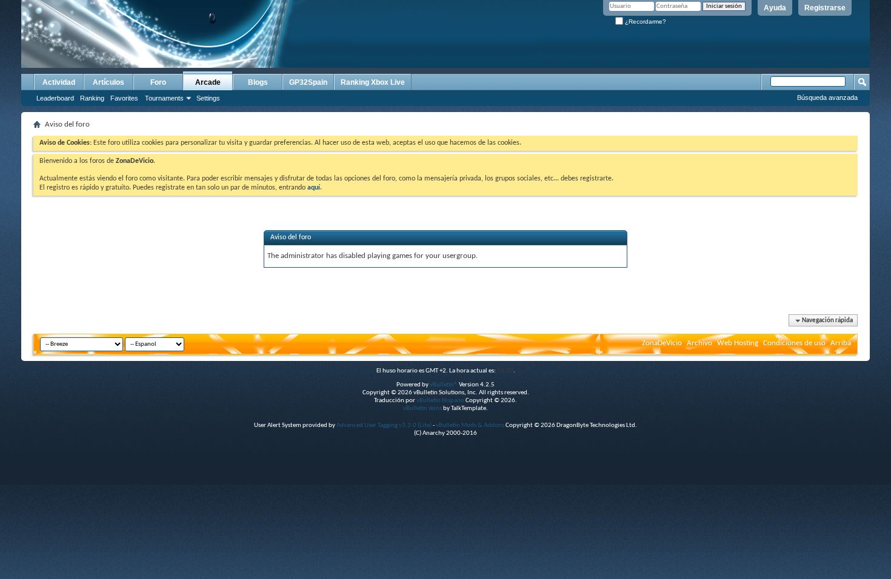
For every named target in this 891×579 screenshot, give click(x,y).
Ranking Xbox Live (373, 82)
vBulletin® (444, 385)
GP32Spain (308, 82)
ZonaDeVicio (662, 343)
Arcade (208, 82)
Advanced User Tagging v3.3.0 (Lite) (384, 425)
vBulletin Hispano (440, 400)
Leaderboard (55, 98)
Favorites (124, 98)
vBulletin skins (422, 408)
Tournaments (164, 98)
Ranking (92, 98)
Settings (208, 98)
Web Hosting (737, 343)
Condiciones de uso (794, 343)
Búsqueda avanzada (827, 97)
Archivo (699, 343)
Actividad (58, 82)
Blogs (258, 82)
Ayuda (775, 8)
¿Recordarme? (644, 21)
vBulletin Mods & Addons (470, 425)
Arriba (840, 343)
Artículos (108, 82)
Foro (158, 82)
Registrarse (825, 8)
